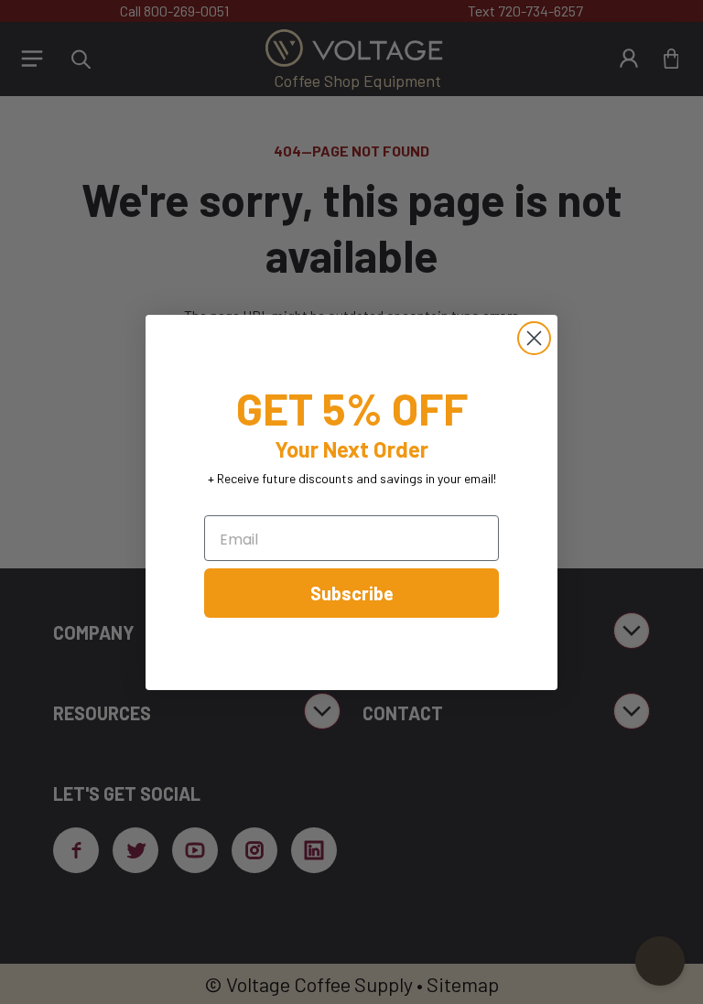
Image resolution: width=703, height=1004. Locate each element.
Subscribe (352, 593)
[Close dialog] (534, 338)
